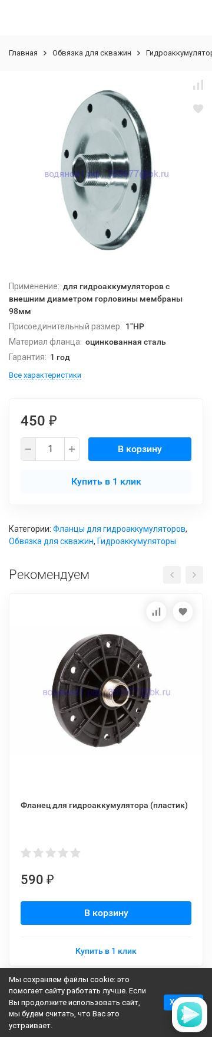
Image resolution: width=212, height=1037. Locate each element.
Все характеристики (45, 375)
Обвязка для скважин (91, 52)
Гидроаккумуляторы (136, 541)
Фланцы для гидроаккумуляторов (119, 529)
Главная (23, 52)
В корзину (140, 448)
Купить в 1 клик (106, 481)
